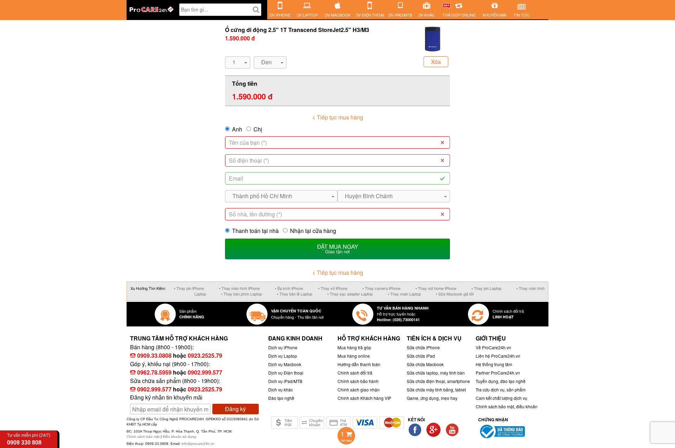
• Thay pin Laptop (486, 288)
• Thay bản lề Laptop (294, 294)
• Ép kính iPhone (289, 288)
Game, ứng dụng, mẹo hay (432, 398)
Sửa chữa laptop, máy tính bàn (436, 373)
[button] (237, 62)
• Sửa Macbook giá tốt (455, 294)
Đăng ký (235, 409)
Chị (257, 129)
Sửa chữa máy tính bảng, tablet (436, 389)
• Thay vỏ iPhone (332, 288)
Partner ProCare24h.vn (498, 373)
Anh (237, 129)
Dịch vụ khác (280, 389)
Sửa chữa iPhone (423, 347)
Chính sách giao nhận (359, 389)
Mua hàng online (354, 356)
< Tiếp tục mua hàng (337, 117)
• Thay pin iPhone (189, 288)
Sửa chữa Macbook (425, 364)
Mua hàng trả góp (354, 347)
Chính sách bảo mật (144, 437)
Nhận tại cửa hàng (313, 231)
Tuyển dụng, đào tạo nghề (501, 381)
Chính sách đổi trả (355, 373)
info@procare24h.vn (197, 444)
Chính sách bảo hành (358, 381)
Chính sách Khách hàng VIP (364, 398)
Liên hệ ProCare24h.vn (498, 356)
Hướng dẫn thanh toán (359, 364)
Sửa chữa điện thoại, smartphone (438, 381)
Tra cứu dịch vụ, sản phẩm (501, 389)
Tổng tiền (244, 83)
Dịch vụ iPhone (282, 347)
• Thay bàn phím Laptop (241, 294)
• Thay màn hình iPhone (239, 288)
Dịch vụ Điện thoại (285, 373)
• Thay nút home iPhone (436, 288)
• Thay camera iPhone (381, 288)
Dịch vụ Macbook (284, 364)
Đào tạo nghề (281, 398)
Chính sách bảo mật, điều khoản (507, 406)
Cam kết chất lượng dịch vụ (501, 398)
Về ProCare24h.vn (493, 347)
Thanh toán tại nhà (255, 231)
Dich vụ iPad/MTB (285, 381)
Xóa (436, 62)
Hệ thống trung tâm (494, 364)
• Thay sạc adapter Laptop (350, 294)
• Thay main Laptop (404, 294)
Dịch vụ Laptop (282, 356)
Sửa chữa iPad (421, 356)
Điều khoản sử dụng (179, 437)
